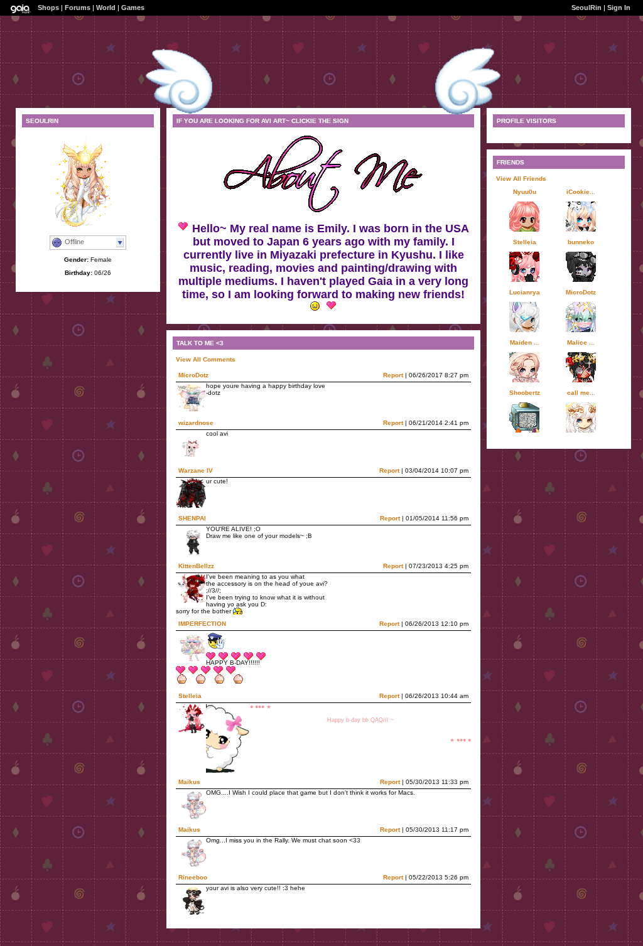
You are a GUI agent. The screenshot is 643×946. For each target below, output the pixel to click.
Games (132, 7)
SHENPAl (192, 518)
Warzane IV (195, 470)
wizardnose (195, 422)
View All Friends (521, 178)
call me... (581, 392)
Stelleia (190, 695)
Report (393, 375)
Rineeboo (192, 877)
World (106, 7)
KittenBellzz (196, 565)
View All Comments (205, 359)
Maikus (189, 781)
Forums (77, 7)
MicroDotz (193, 375)
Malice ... (581, 342)
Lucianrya (524, 292)
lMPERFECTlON (202, 623)
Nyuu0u (524, 191)
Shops (48, 7)
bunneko (581, 242)
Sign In (618, 7)
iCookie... (580, 191)
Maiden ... (524, 342)
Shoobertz (524, 392)
